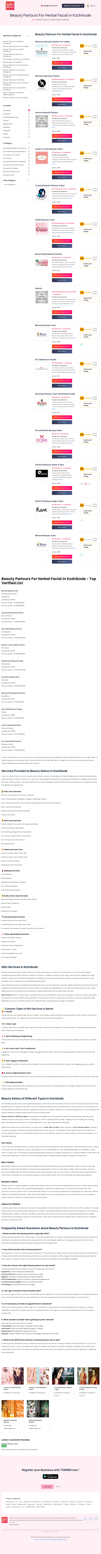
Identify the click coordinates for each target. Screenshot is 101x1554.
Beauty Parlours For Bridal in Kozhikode (13, 42)
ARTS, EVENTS (40, 1507)
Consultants (46, 1502)
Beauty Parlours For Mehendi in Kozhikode (14, 89)
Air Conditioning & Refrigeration (14, 151)
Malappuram (7, 124)
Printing (66, 1504)
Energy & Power (8, 175)
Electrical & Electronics (11, 172)
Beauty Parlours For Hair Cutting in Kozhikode (16, 84)
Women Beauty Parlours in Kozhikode (13, 55)
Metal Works (48, 1504)
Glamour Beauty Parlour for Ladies (16, 46)
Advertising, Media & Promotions (14, 148)
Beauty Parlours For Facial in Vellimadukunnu (13, 94)
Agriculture (31, 1504)
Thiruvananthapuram (10, 117)
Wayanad (6, 131)
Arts (20, 1502)
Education (55, 1502)
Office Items (58, 1504)
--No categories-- (9, 184)
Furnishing (88, 1502)
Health (8, 1504)
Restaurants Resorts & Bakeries (14, 162)
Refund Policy (62, 1539)
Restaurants (37, 1502)
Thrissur (6, 121)
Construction (16, 1507)
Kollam (5, 134)
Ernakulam (7, 114)
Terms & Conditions (50, 1539)
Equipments (22, 1504)
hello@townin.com (50, 6)
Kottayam (6, 137)
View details (62, 68)
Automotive (7, 158)
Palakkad (6, 127)
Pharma (39, 1504)
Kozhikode (6, 111)
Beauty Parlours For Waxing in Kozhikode (14, 71)
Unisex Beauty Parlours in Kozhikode (16, 59)
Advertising (9, 1502)
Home (34, 20)
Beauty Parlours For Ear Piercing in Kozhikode (15, 66)
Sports (8, 1507)
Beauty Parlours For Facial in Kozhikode (13, 50)
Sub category (9, 180)
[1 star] (89, 46)
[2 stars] (91, 46)
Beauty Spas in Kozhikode (12, 62)
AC (16, 1502)
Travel (88, 1504)
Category (7, 143)
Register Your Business (72, 6)
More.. (72, 54)
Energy (72, 1502)
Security (73, 1504)
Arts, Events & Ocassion (11, 155)
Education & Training (10, 168)
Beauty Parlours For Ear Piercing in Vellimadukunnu (15, 99)
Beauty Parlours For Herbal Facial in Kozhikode (16, 76)
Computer (81, 1504)
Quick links (47, 1487)
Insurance (79, 1502)
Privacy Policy (38, 1539)
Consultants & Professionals (13, 165)
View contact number (63, 63)
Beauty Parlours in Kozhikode (14, 80)
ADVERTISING (30, 1507)
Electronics (64, 1502)
